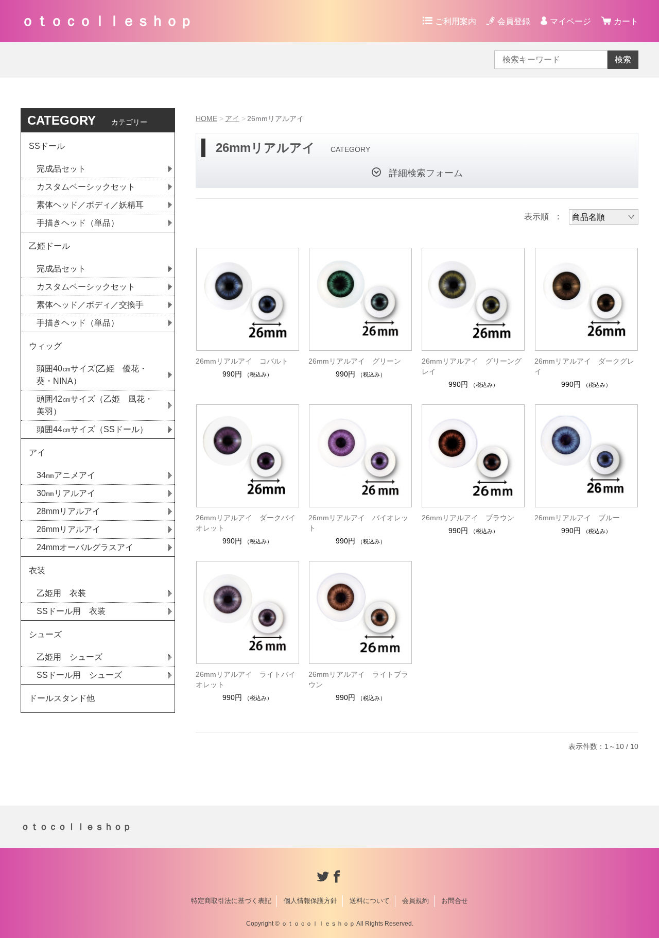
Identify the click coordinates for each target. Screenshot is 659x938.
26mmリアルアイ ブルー (577, 518)
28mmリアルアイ (68, 511)
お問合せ (454, 901)
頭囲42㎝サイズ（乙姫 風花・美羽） (95, 405)
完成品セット (61, 168)
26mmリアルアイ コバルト (242, 361)
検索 (623, 59)
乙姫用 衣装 (61, 593)
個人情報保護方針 (310, 901)
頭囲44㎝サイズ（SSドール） (92, 429)
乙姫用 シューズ (69, 657)
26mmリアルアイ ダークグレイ (584, 366)
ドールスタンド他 (62, 698)
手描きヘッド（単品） (78, 222)
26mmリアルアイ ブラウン (468, 518)
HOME (206, 118)
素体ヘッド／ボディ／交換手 (90, 304)
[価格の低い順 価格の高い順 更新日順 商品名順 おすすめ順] (603, 217)
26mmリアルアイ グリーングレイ (472, 366)
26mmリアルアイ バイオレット (358, 523)
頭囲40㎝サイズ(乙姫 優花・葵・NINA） (92, 374)
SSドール (47, 146)
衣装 (37, 570)
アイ (232, 118)
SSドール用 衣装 (71, 611)
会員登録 (513, 21)
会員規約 (415, 901)
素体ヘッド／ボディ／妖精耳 (90, 204)
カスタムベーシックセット (86, 186)
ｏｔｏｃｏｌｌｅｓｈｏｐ (107, 21)
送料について (370, 901)
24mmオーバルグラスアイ (85, 547)
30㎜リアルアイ (66, 493)
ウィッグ (45, 346)
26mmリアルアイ (68, 529)
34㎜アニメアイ (66, 475)
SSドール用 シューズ (79, 675)
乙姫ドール (49, 246)
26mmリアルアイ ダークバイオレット (246, 523)
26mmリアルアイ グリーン (354, 361)
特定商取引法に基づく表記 (231, 901)
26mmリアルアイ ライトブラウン (358, 679)
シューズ (45, 634)
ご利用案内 (455, 21)
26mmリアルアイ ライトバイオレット (246, 679)
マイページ (570, 21)
